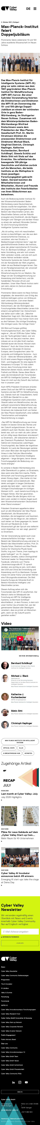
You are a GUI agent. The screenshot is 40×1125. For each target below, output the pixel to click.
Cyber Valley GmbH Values (10, 1061)
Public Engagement (8, 1035)
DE (28, 8)
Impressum (4, 1118)
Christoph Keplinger (21, 723)
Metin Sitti (16, 710)
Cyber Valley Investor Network (11, 1031)
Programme (5, 980)
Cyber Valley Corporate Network (12, 1026)
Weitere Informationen (28, 656)
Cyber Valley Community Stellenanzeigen (15, 975)
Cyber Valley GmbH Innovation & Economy (16, 1018)
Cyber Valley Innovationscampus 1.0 (13, 1052)
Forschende (5, 1001)
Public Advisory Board (8, 1039)
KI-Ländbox (5, 988)
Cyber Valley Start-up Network (11, 1022)
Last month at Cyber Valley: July (19, 793)
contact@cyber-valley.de (9, 1110)
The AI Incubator (6, 984)
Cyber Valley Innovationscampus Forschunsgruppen (18, 1009)
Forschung (5, 997)
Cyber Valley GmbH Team (9, 1056)
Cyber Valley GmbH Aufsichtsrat (12, 1065)
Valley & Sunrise (6, 992)
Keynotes (28, 753)
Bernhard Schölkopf (21, 663)
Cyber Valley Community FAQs (11, 1073)
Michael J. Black (19, 676)
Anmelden (20, 943)
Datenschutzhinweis (10, 937)
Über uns (4, 1043)
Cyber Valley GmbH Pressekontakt (12, 1069)
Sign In (20, 1092)
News (3, 967)
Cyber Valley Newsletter (9, 971)
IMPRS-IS (4, 1005)
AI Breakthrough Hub (11, 753)
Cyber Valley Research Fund (10, 1014)
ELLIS (21, 748)
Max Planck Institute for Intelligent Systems (20, 741)
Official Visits (9, 748)
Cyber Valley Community (9, 1048)
